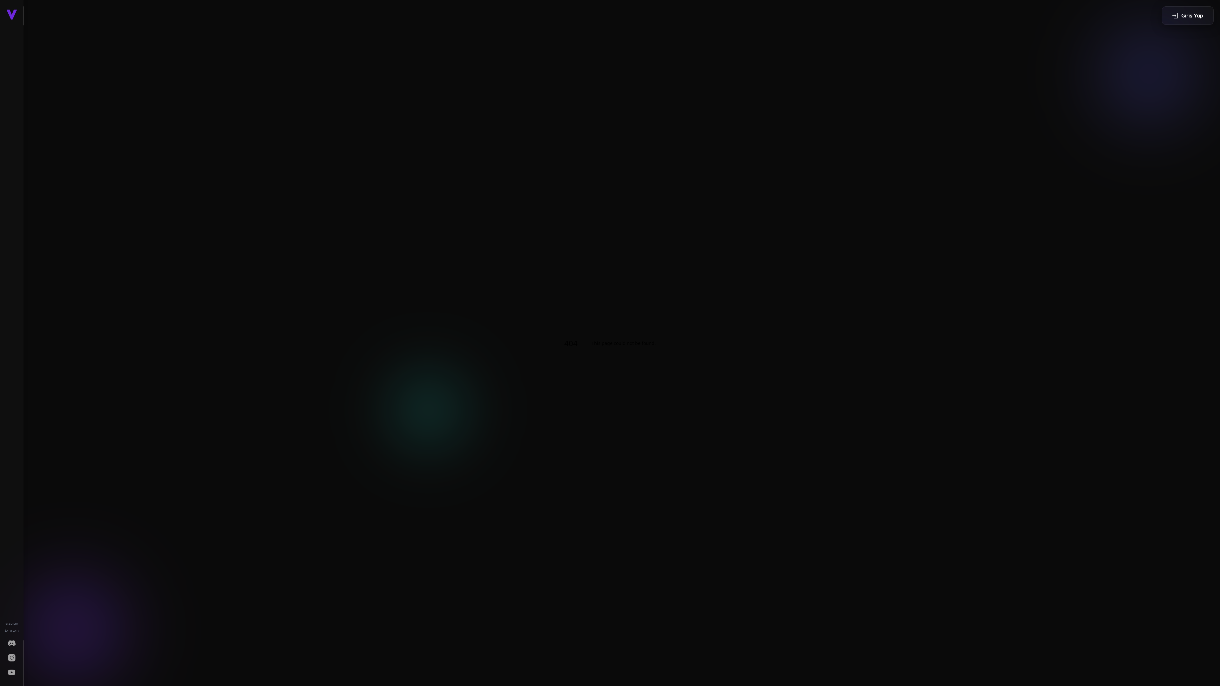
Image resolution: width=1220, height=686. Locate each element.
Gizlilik (11, 623)
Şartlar (12, 630)
